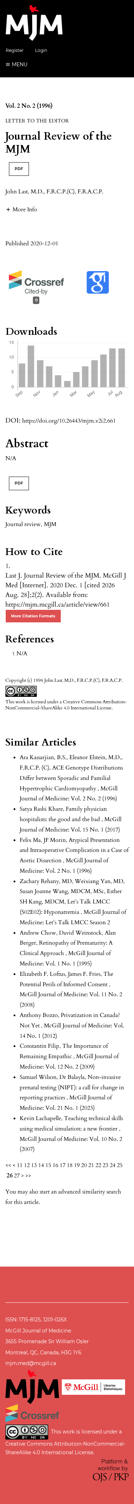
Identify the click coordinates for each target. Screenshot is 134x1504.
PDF (19, 169)
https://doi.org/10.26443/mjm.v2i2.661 (69, 421)
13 (34, 1165)
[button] (21, 209)
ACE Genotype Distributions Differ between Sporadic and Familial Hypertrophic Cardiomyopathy (71, 778)
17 (62, 1165)
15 (48, 1165)
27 (17, 1176)
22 (98, 1165)
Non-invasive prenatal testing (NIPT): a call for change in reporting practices (72, 1087)
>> (28, 1176)
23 (105, 1165)
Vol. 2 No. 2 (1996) (29, 106)
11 (20, 1165)
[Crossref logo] (32, 1413)
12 (27, 1165)
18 (70, 1165)
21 (91, 1165)
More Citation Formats (33, 616)
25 (120, 1165)
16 (55, 1165)
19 (77, 1165)
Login (41, 50)
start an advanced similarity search (80, 1192)
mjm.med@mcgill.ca (30, 1363)
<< (8, 1165)
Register (15, 50)
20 (84, 1165)
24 (112, 1165)
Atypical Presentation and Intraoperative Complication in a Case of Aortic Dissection (74, 850)
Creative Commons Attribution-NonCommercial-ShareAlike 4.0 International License (66, 705)
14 (41, 1165)
